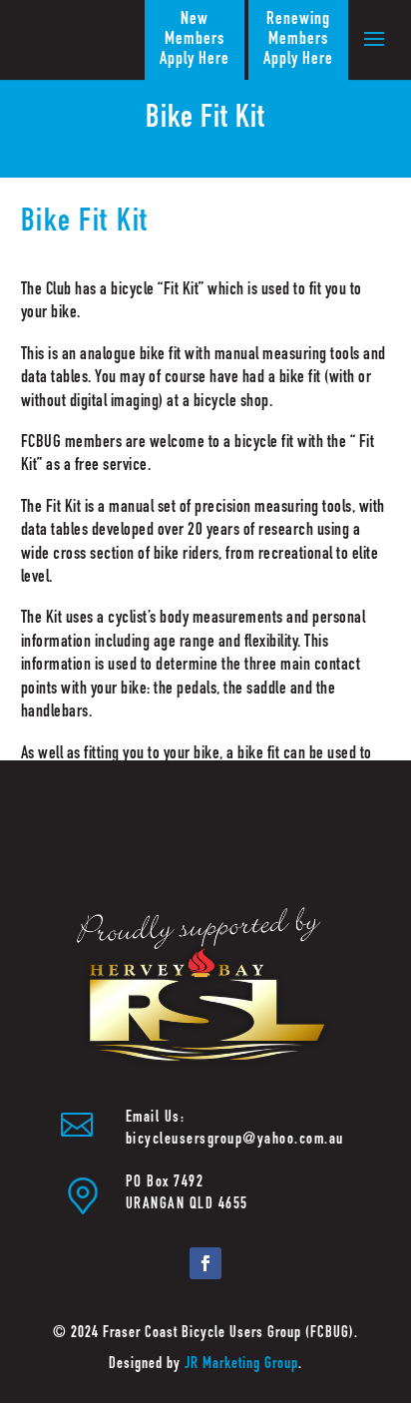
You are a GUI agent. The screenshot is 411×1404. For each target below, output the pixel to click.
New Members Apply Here (194, 40)
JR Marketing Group (241, 1365)
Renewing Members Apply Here (298, 40)
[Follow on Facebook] (205, 1263)
